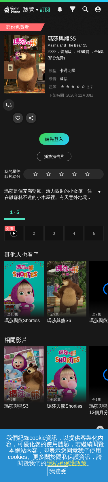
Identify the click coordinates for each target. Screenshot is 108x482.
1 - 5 (14, 212)
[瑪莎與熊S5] (18, 118)
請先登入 (54, 139)
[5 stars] (87, 174)
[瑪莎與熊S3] (24, 377)
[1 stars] (35, 174)
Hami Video (12, 10)
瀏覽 (28, 9)
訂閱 (45, 9)
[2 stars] (48, 174)
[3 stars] (61, 174)
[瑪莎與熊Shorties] (24, 292)
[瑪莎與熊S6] (67, 292)
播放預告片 (54, 156)
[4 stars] (74, 174)
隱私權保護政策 (66, 463)
